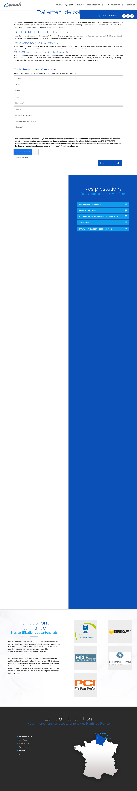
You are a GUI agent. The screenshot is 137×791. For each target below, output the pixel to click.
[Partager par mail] (132, 16)
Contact (131, 5)
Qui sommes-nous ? (74, 5)
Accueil (58, 5)
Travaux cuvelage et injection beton (95, 229)
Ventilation (84, 223)
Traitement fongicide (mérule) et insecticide (98, 217)
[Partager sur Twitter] (128, 16)
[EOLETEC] (85, 658)
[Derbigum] (120, 631)
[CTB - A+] (85, 631)
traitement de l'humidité (54, 60)
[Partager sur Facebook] (124, 16)
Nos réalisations (115, 5)
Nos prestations (95, 5)
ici (76, 146)
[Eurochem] (120, 658)
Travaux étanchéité (87, 210)
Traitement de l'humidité (90, 204)
